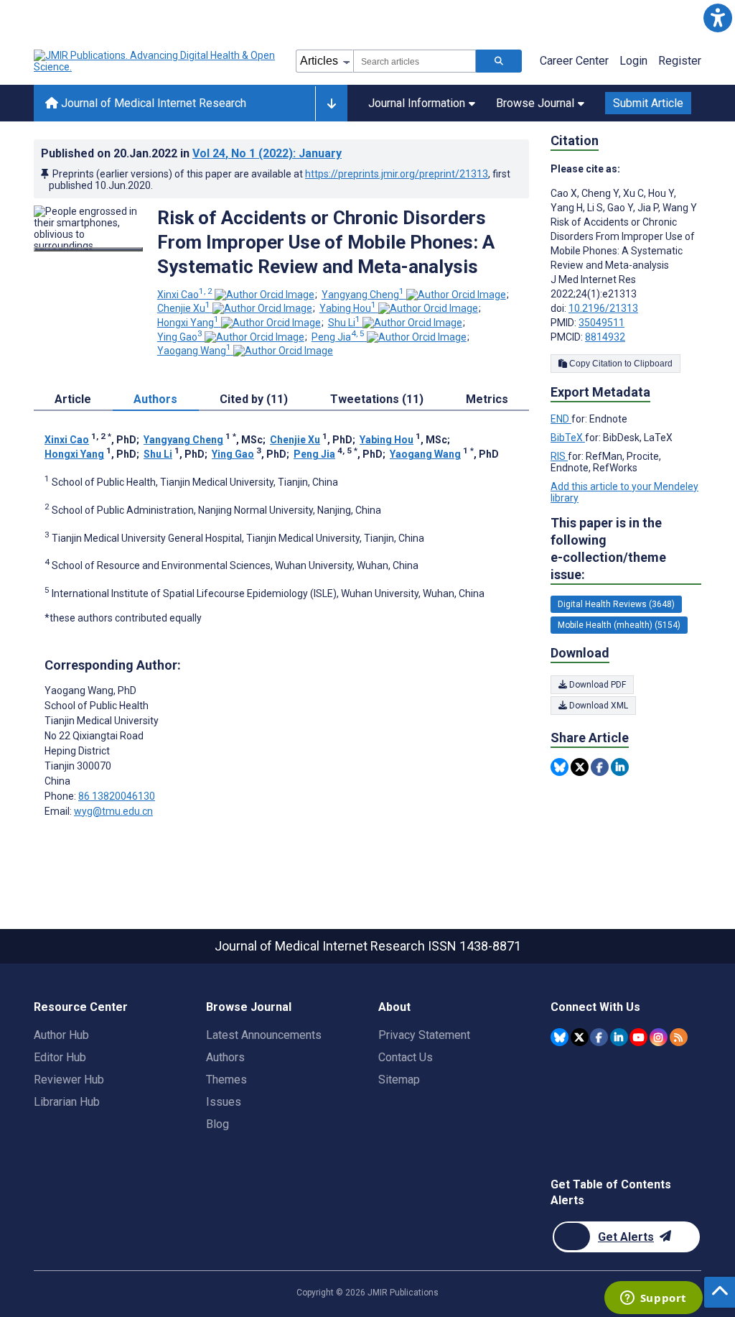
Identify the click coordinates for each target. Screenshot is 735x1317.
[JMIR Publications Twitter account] (580, 1037)
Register (679, 61)
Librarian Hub (67, 1102)
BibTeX (568, 437)
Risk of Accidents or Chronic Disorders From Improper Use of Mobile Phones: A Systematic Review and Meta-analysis (326, 242)
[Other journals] (331, 103)
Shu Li (344, 322)
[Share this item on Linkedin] (620, 767)
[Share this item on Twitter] (580, 767)
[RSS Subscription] (679, 1037)
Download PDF (596, 685)
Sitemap (399, 1079)
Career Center (574, 61)
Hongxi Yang (188, 322)
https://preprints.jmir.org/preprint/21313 (396, 174)
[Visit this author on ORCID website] (264, 294)
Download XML (597, 706)
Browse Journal (535, 103)
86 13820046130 (116, 796)
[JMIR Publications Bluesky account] (559, 1037)
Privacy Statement (424, 1035)
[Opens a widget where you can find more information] (653, 1299)
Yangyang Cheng (363, 294)
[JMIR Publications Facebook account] (599, 1037)
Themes (226, 1079)
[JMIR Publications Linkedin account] (619, 1037)
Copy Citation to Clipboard (620, 364)
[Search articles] (499, 61)
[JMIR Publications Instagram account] (659, 1037)
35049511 (601, 322)
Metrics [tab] (487, 399)
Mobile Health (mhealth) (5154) (619, 625)
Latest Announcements (264, 1035)
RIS (559, 456)
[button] (717, 17)
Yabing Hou (347, 308)
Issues (223, 1102)
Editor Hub (60, 1057)
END (561, 419)
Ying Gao (179, 337)
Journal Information (416, 103)
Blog (217, 1124)
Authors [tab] (155, 399)
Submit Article (648, 103)
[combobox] (414, 61)
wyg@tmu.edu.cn (113, 811)
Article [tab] (73, 399)
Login (633, 61)
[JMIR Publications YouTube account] (638, 1037)
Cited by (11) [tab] (254, 399)
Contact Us (405, 1057)
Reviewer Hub (69, 1079)
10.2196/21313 (603, 308)
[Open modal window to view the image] (88, 249)
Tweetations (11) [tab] (376, 399)
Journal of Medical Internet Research (152, 103)
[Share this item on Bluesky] (559, 767)
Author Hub (61, 1035)
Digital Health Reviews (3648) (616, 604)
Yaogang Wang (194, 350)
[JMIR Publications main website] (156, 61)
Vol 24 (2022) (267, 153)
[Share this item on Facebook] (600, 767)
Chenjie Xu (183, 308)
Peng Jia (338, 337)
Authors (225, 1057)
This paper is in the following (608, 548)
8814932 (605, 337)
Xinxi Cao (184, 294)
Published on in (191, 153)
